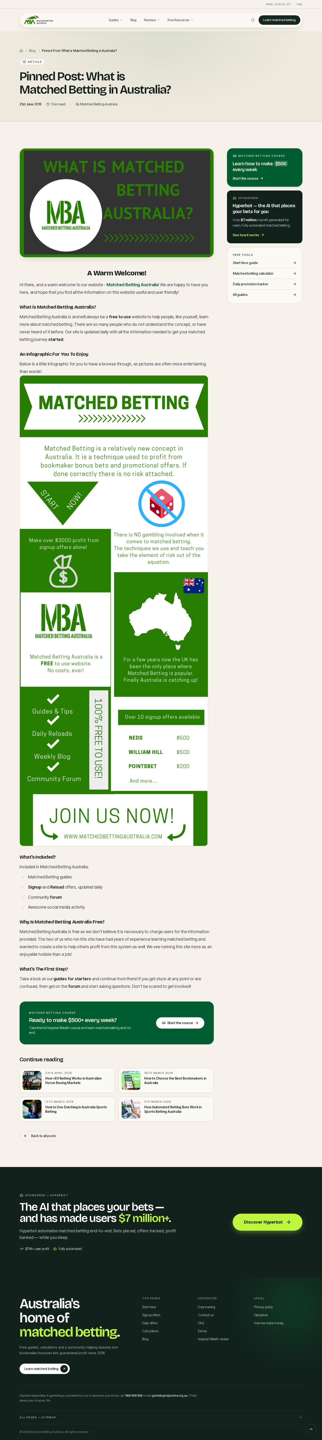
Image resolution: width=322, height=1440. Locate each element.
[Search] (253, 20)
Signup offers (151, 1315)
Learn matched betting (279, 20)
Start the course (180, 1023)
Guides (114, 20)
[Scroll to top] (311, 1429)
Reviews (150, 20)
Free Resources (178, 20)
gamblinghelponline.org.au (170, 1395)
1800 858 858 (133, 1395)
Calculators (150, 1331)
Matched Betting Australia (132, 284)
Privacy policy (263, 1307)
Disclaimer (261, 1315)
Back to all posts (43, 1136)
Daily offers (149, 1323)
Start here (149, 1307)
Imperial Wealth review (213, 1339)
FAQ (299, 4)
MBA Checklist (278, 4)
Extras (202, 1331)
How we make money (269, 1323)
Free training (206, 1307)
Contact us (205, 1315)
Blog (133, 20)
